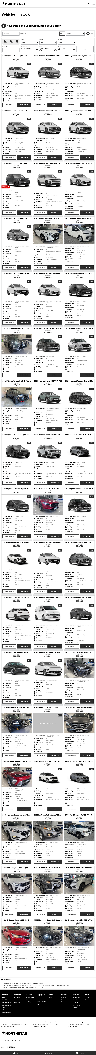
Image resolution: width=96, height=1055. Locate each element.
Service (40, 999)
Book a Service (42, 1001)
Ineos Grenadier (6, 1012)
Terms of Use (89, 1000)
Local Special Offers (30, 998)
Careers (75, 1002)
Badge (60, 39)
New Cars (17, 997)
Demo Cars (17, 1000)
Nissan (4, 997)
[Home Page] (13, 3)
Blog (50, 997)
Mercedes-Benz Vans (6, 1006)
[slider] (37, 50)
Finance (63, 997)
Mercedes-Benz (6, 1002)
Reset (62, 33)
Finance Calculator (64, 1001)
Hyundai (4, 1000)
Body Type (5, 47)
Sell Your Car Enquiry (77, 1006)
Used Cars (17, 1002)
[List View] (92, 33)
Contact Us (24, 105)
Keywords (23, 33)
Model (41, 39)
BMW (3, 1010)
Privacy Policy (89, 997)
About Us (76, 1000)
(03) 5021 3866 (9, 1026)
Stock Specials (30, 1001)
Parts (39, 1004)
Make (22, 39)
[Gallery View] (88, 33)
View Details (9, 105)
